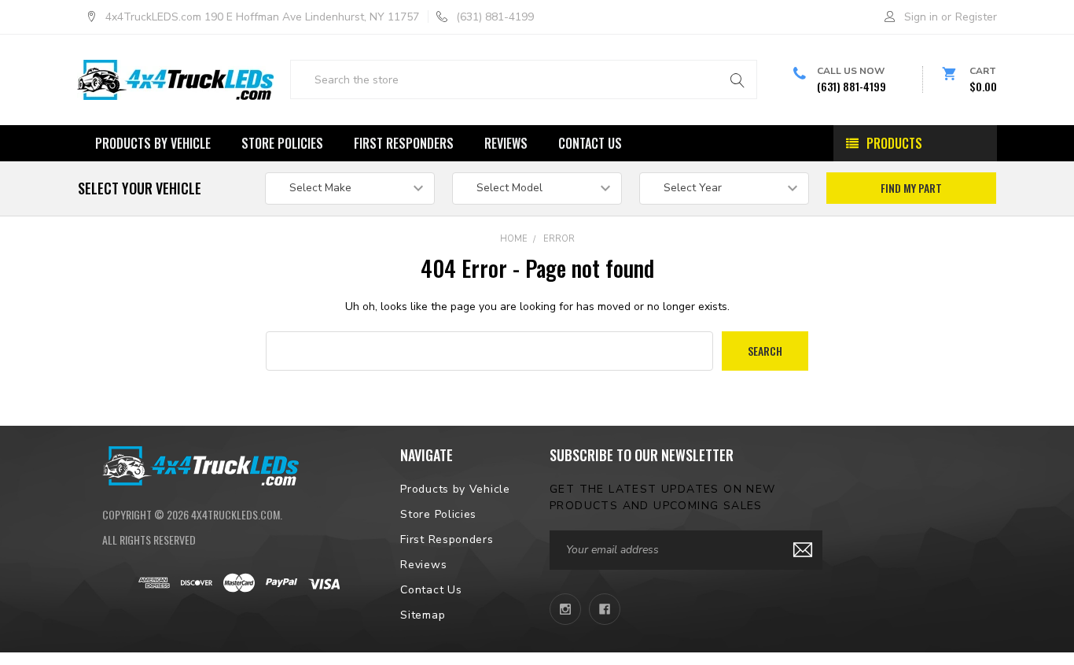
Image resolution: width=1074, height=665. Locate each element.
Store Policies (282, 143)
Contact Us (590, 143)
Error (559, 239)
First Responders (404, 143)
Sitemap (422, 615)
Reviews (506, 143)
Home (514, 239)
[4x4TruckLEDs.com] (200, 464)
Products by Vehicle (153, 143)
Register (976, 16)
